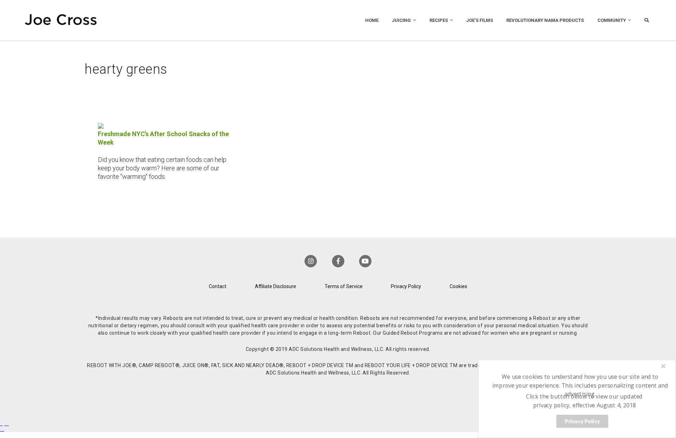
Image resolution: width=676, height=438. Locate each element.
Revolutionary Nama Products (545, 20)
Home (371, 20)
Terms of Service (344, 286)
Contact (217, 286)
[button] (580, 385)
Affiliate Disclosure (275, 286)
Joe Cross (61, 20)
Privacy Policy (406, 286)
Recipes (439, 20)
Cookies (458, 286)
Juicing (401, 20)
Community (611, 20)
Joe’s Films (479, 20)
